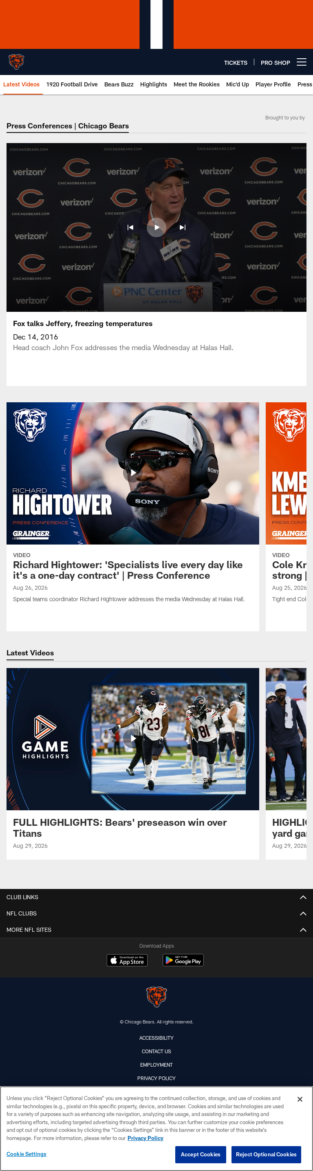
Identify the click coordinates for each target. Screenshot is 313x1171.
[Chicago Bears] (156, 998)
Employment (156, 1064)
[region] (156, 1128)
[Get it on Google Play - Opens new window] (183, 964)
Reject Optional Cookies (266, 1154)
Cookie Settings (26, 1154)
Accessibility (156, 1038)
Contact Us (156, 1051)
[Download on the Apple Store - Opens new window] (127, 961)
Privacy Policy (156, 1078)
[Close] (300, 1099)
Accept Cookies (200, 1154)
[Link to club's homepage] (16, 58)
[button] (130, 227)
